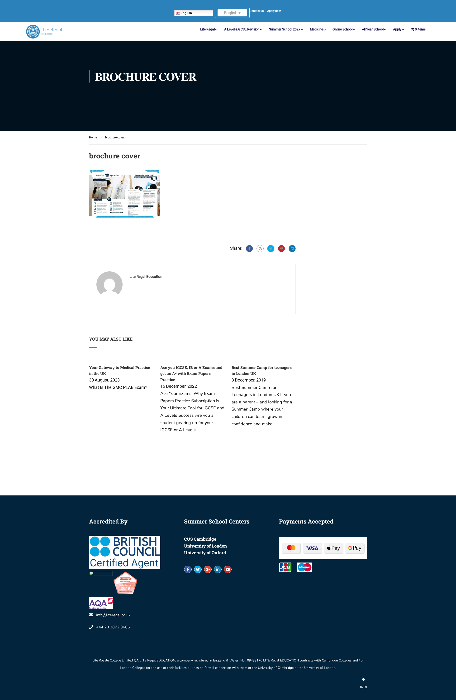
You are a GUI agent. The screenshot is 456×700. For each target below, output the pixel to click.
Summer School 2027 (284, 29)
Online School (342, 29)
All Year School (373, 29)
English (186, 13)
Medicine (316, 29)
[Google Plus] (260, 248)
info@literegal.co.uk (113, 615)
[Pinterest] (281, 248)
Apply (397, 29)
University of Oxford (205, 552)
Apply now (274, 11)
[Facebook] (249, 248)
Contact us (257, 11)
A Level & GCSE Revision (242, 29)
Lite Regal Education (146, 276)
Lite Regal (207, 29)
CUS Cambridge (200, 539)
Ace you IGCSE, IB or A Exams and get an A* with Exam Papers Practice (191, 373)
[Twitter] (270, 248)
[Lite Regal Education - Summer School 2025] (44, 32)
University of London (205, 546)
